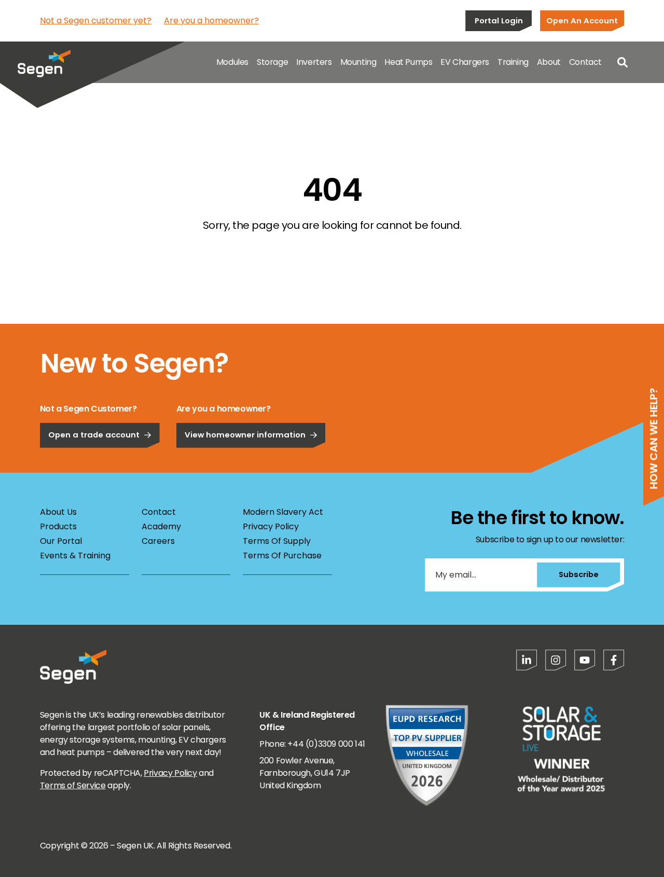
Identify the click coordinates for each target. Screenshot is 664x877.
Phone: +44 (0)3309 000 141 (312, 744)
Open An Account (582, 20)
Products (58, 526)
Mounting (358, 62)
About (549, 62)
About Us (58, 512)
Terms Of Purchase (282, 555)
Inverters (313, 62)
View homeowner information (245, 434)
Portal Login (499, 20)
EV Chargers (464, 62)
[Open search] (622, 62)
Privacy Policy (271, 526)
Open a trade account (94, 434)
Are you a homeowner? (211, 20)
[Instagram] (555, 660)
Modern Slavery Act (283, 512)
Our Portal (61, 541)
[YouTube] (584, 660)
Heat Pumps (408, 62)
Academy (161, 526)
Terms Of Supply (277, 541)
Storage (272, 62)
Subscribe (579, 574)
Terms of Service (73, 785)
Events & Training (75, 555)
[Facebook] (613, 660)
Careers (158, 541)
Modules (232, 62)
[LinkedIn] (526, 660)
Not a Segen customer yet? (95, 20)
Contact (585, 62)
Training (513, 62)
